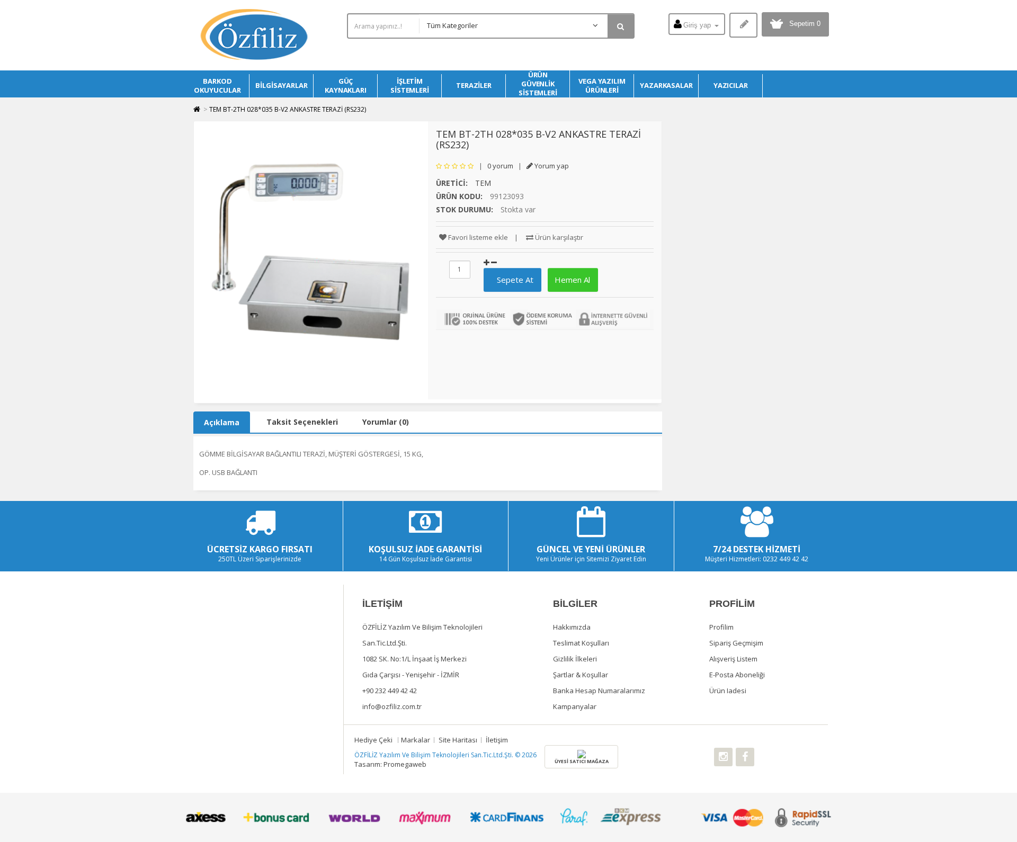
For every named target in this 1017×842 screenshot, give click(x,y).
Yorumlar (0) (385, 422)
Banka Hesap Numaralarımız (599, 690)
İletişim (497, 740)
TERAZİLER (474, 85)
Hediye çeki (373, 740)
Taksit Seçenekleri (302, 422)
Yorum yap (551, 166)
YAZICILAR (730, 85)
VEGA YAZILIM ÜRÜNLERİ (602, 85)
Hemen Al (571, 279)
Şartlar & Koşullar (580, 674)
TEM (483, 183)
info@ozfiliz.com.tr (392, 706)
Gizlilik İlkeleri (575, 659)
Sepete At (510, 279)
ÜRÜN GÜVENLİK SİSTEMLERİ (538, 83)
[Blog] (743, 25)
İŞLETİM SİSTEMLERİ (409, 85)
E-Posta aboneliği (737, 674)
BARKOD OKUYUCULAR (217, 85)
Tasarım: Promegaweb (390, 764)
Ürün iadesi (727, 690)
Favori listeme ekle (477, 237)
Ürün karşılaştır (558, 237)
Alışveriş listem (733, 659)
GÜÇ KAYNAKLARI (346, 85)
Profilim (721, 627)
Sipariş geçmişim (736, 643)
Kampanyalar (574, 706)
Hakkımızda (572, 627)
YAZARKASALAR (666, 85)
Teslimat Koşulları (581, 643)
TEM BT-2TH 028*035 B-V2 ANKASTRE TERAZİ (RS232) (287, 109)
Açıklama (221, 422)
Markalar (415, 740)
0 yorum (500, 166)
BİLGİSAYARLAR (281, 85)
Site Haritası (458, 740)
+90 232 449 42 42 (389, 690)
